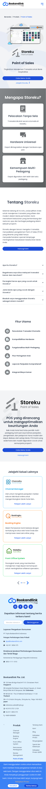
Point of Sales (26, 17)
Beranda (7, 17)
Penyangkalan (38, 741)
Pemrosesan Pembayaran (17, 748)
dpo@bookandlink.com (14, 641)
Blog (34, 732)
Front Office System (17, 743)
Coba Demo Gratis (23, 78)
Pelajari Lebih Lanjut (22, 504)
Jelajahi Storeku (22, 83)
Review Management (18, 754)
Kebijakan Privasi (36, 736)
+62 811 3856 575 (12, 645)
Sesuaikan (13, 786)
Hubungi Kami (23, 249)
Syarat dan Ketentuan (36, 745)
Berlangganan (33, 622)
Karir (34, 728)
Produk (16, 17)
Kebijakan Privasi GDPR (37, 751)
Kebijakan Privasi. (22, 781)
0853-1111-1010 (11, 662)
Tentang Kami (37, 725)
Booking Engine (16, 737)
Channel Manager (16, 731)
